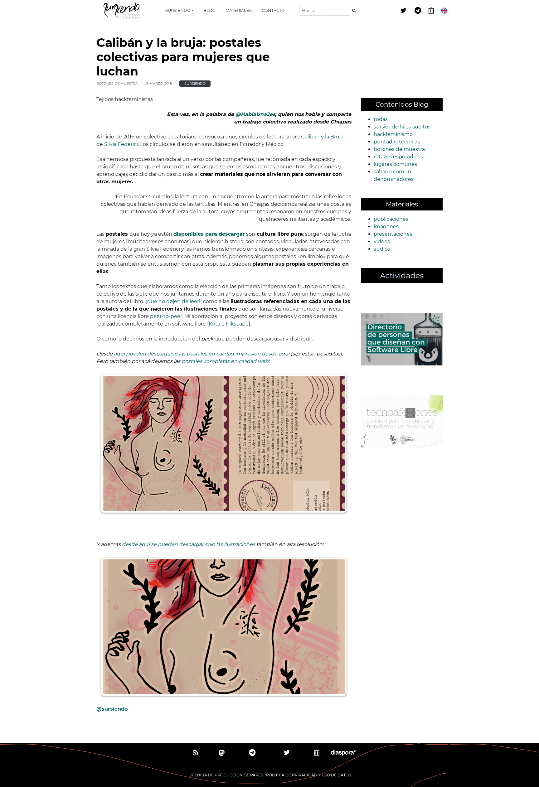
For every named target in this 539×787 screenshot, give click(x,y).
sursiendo (178, 10)
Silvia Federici (121, 144)
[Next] (335, 444)
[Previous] (112, 444)
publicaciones (391, 219)
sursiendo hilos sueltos (402, 127)
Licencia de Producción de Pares (225, 775)
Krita (214, 324)
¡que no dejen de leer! (173, 301)
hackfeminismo (393, 134)
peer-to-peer (166, 316)
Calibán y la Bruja (322, 137)
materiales (239, 10)
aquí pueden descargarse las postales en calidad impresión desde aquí (201, 354)
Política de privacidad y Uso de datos (308, 775)
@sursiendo (112, 709)
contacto (273, 10)
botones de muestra (117, 83)
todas (381, 119)
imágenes (386, 226)
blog (209, 10)
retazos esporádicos (398, 157)
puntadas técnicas (397, 142)
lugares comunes (395, 164)
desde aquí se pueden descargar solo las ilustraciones (188, 544)
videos (382, 241)
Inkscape (237, 324)
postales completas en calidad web (225, 361)
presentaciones (393, 234)
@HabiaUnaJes (255, 114)
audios (382, 249)
